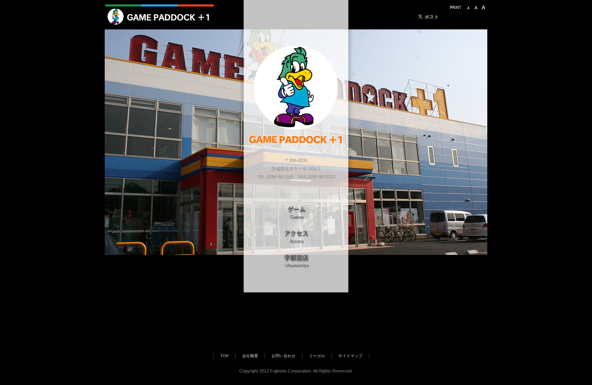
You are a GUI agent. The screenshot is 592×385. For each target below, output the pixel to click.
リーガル (317, 356)
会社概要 (250, 356)
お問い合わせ (283, 356)
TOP (224, 356)
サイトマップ (350, 356)
